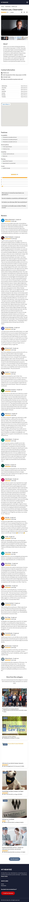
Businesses (7, 6)
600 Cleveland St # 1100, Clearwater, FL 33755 (14, 75)
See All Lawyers (15, 859)
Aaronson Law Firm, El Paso (9, 736)
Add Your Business (8, 893)
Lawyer (12, 12)
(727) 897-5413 (6, 77)
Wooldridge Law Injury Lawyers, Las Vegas (12, 791)
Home (2, 6)
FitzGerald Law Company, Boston (10, 709)
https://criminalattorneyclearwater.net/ (13, 79)
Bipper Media (4, 876)
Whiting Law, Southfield (8, 819)
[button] (26, 25)
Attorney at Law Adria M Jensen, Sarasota (12, 763)
